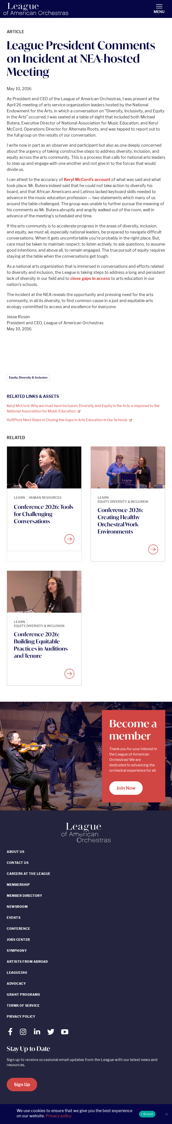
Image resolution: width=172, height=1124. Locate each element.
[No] (166, 1114)
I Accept (147, 1114)
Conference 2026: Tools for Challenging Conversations (43, 514)
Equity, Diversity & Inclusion (28, 377)
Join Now (125, 788)
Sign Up (22, 1084)
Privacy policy (58, 1115)
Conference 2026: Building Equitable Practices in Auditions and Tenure (41, 645)
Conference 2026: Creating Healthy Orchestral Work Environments (120, 520)
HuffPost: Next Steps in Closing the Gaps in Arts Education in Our (67, 420)
